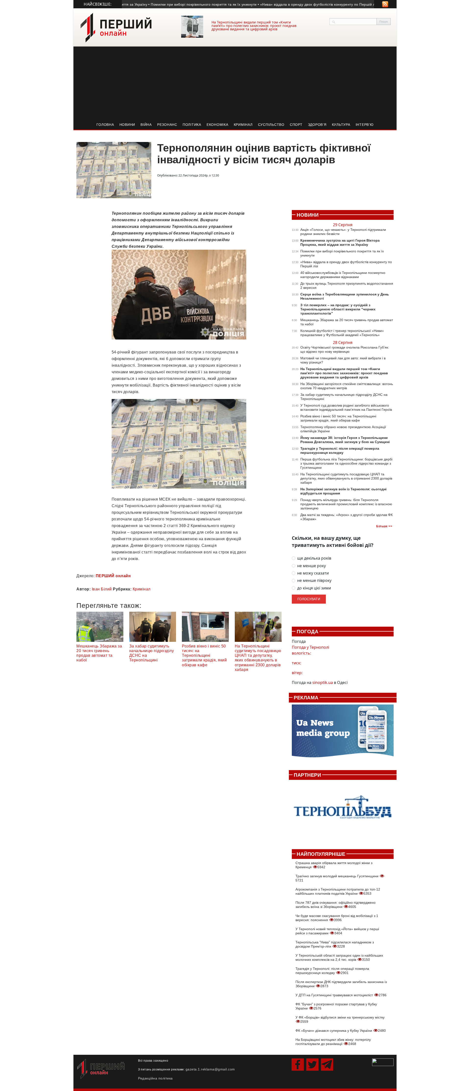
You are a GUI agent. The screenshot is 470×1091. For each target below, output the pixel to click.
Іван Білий (102, 589)
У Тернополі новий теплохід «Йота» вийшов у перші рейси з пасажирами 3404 (337, 931)
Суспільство (271, 125)
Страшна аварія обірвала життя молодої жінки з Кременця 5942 (333, 865)
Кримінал (243, 125)
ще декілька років (314, 558)
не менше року (311, 565)
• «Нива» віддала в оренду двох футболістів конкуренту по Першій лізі (297, 4)
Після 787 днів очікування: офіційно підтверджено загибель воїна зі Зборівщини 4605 (335, 905)
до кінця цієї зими (314, 588)
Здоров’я (317, 125)
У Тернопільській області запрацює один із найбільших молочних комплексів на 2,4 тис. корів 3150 (339, 957)
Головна (105, 125)
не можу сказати (313, 573)
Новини (127, 125)
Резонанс (167, 125)
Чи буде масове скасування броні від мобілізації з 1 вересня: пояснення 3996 (336, 918)
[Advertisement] (235, 83)
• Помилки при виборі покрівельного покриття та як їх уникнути (182, 4)
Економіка (217, 125)
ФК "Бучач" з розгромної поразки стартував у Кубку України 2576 (336, 1006)
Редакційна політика (155, 1078)
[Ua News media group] (343, 733)
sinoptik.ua (322, 682)
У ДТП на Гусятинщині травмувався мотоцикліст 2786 (341, 995)
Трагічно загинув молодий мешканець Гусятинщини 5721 (337, 878)
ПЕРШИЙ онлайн (113, 576)
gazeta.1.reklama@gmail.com (210, 1069)
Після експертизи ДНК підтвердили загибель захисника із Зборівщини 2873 (341, 984)
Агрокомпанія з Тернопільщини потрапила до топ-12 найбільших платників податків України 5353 (337, 891)
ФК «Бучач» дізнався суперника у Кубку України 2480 (340, 1030)
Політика (192, 125)
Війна (146, 125)
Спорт (296, 125)
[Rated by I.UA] (383, 1062)
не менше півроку (314, 580)
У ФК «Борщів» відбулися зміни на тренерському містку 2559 (340, 1019)
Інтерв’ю (365, 125)
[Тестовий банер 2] (343, 812)
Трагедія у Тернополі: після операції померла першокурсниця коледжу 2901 (332, 971)
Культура (341, 125)
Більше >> (384, 526)
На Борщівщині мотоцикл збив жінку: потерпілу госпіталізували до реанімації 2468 (333, 1042)
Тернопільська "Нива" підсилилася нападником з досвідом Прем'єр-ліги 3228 (334, 944)
